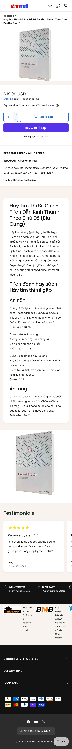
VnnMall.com (30, 741)
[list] (36, 547)
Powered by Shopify (47, 741)
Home (10, 15)
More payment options (36, 136)
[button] (5, 6)
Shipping (8, 98)
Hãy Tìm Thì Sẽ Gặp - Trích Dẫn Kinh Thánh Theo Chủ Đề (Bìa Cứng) (35, 21)
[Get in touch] (58, 6)
